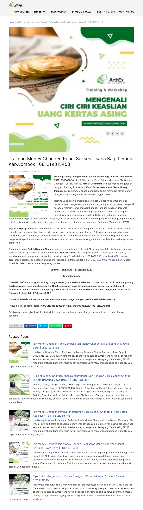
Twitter (44, 326)
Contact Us (126, 11)
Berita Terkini (106, 11)
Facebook (32, 326)
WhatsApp (57, 326)
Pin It (68, 326)
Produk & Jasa (81, 11)
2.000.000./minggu (107, 259)
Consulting (22, 11)
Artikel (20, 22)
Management (59, 11)
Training (39, 11)
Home (11, 22)
